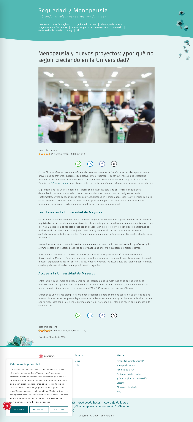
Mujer (77, 361)
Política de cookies (41, 402)
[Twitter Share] (114, 164)
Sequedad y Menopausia (73, 12)
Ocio (77, 365)
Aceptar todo (59, 409)
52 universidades (60, 183)
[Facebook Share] (102, 164)
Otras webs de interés (50, 30)
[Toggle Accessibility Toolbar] (7, 406)
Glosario (117, 27)
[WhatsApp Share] (78, 164)
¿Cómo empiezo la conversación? (90, 27)
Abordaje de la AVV (111, 24)
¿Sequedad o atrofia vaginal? (54, 24)
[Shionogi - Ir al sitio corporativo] (47, 356)
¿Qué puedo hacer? (85, 24)
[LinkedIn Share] (90, 164)
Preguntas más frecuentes (52, 27)
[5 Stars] (49, 154)
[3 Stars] (44, 154)
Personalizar (19, 409)
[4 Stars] (47, 154)
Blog (69, 30)
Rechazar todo (39, 409)
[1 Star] (39, 154)
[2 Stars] (42, 154)
